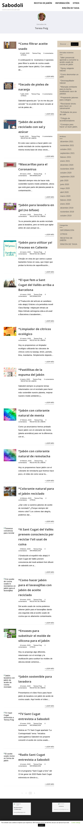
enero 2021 (65, 161)
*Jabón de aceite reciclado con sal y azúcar (31, 127)
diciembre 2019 (66, 208)
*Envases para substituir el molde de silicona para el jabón (34, 636)
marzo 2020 (65, 196)
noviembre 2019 (67, 212)
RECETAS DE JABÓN (43, 3)
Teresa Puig (36, 53)
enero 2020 (65, 204)
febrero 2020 (65, 200)
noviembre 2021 (67, 145)
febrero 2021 (65, 157)
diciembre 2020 (66, 165)
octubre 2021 (65, 149)
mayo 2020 (65, 188)
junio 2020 (64, 184)
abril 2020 (64, 192)
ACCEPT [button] (41, 825)
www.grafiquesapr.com (19, 812)
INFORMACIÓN (62, 3)
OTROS (76, 3)
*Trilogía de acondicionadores (67, 119)
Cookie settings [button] (75, 822)
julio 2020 (64, 180)
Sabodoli (12, 5)
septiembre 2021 (67, 153)
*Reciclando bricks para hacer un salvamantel (68, 106)
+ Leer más (49, 76)
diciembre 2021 (66, 141)
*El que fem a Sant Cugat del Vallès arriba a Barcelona (36, 285)
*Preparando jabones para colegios (69, 98)
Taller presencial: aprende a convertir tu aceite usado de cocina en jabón (69, 60)
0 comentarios (48, 53)
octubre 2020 (65, 173)
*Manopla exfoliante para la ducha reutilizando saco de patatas (68, 90)
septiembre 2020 (67, 176)
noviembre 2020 (67, 169)
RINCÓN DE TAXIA (70, 8)
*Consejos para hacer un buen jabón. (69, 125)
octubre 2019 (65, 215)
